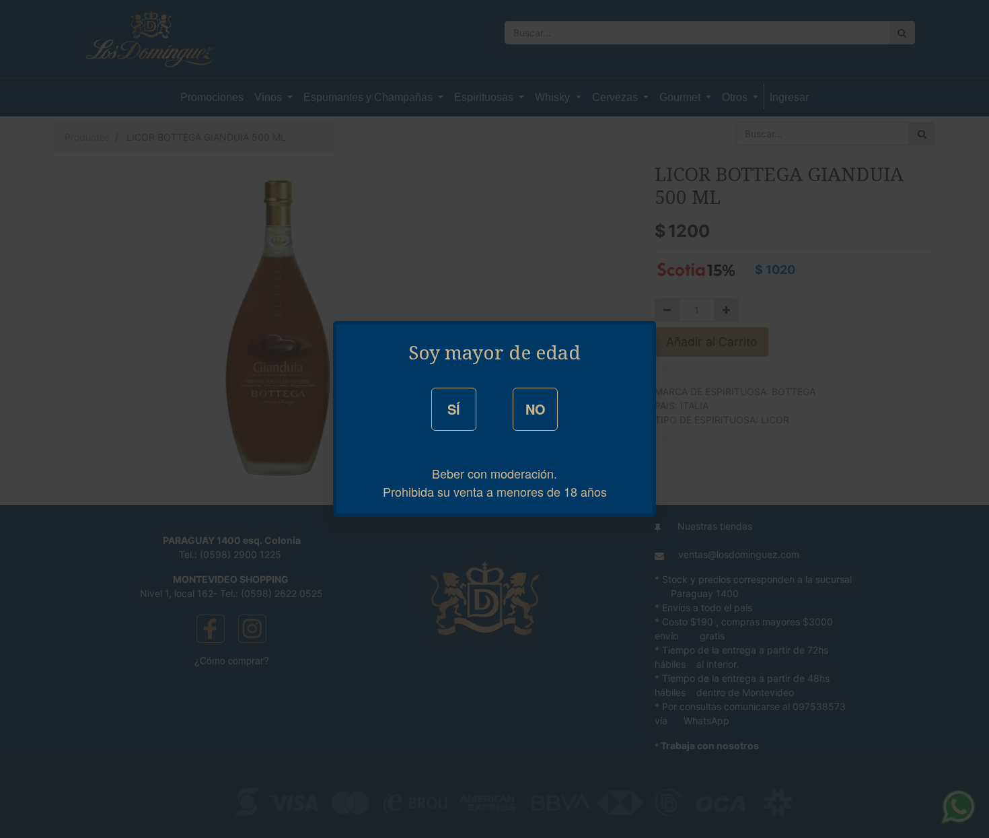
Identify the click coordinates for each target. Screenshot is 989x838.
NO (535, 409)
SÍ (453, 409)
